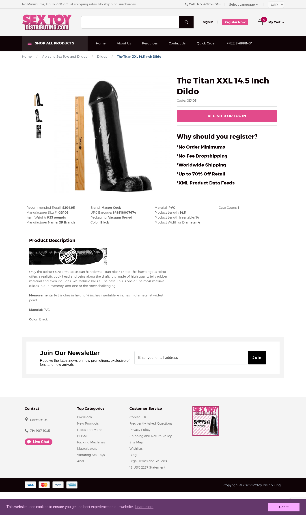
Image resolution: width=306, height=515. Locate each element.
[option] (38, 99)
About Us (124, 43)
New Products (88, 423)
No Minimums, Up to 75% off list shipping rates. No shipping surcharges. (79, 4)
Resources (149, 43)
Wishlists (135, 448)
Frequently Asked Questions (150, 423)
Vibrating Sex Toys (91, 455)
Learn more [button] (144, 507)
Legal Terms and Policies (148, 461)
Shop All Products (54, 43)
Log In (227, 116)
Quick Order (206, 43)
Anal (80, 461)
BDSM (82, 436)
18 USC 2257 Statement (147, 467)
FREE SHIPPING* (239, 43)
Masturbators (87, 448)
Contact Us (177, 43)
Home (101, 43)
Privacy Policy (139, 430)
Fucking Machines (91, 442)
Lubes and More (89, 430)
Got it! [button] (284, 507)
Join (257, 357)
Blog (133, 455)
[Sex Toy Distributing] (47, 22)
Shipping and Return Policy (150, 436)
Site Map (136, 442)
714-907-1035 (210, 4)
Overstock (84, 417)
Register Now (235, 22)
